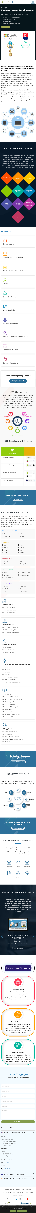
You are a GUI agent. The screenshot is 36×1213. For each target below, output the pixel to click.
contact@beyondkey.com (10, 1162)
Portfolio (17, 1189)
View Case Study (18, 948)
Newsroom (20, 1192)
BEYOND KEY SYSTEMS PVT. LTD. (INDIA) (19, 1179)
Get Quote (5, 26)
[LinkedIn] (16, 1199)
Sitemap (15, 1195)
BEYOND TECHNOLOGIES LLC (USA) (14, 1132)
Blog (23, 1189)
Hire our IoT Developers (18, 761)
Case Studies (29, 1192)
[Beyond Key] (7, 2)
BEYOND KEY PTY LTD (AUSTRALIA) (19, 1174)
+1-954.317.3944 (7, 1168)
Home (7, 1189)
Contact (21, 1195)
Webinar (28, 1189)
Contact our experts (18, 828)
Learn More (22, 1211)
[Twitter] (20, 1199)
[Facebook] (24, 1199)
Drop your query (17, 381)
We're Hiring (7, 1192)
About (12, 1189)
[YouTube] (27, 1199)
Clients (14, 1192)
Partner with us (18, 499)
